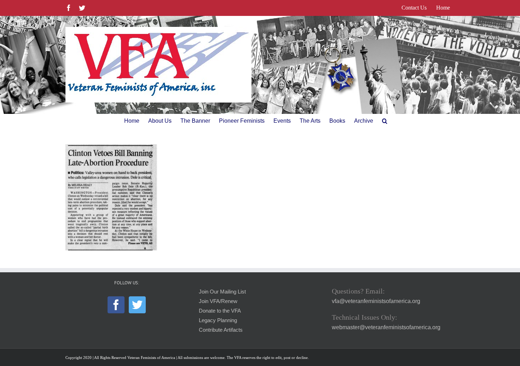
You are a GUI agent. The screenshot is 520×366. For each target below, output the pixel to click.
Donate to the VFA (220, 311)
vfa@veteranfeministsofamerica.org (376, 301)
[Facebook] (116, 304)
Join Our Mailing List (222, 292)
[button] (384, 121)
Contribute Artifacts (221, 330)
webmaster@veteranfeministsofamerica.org (386, 327)
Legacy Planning (218, 320)
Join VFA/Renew (218, 301)
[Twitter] (137, 304)
